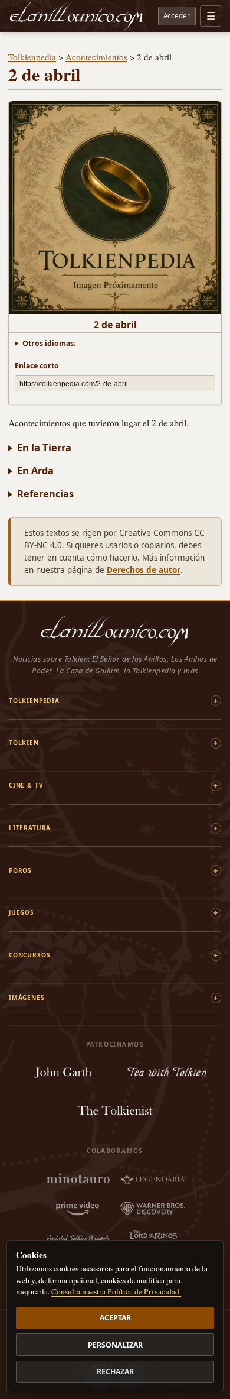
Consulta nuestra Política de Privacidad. (116, 1291)
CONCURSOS (29, 955)
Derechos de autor (143, 570)
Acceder (176, 15)
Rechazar (115, 1371)
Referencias (45, 493)
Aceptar (115, 1318)
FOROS (20, 870)
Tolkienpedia (32, 57)
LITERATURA (30, 828)
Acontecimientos (96, 57)
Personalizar (115, 1345)
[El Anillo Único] (76, 16)
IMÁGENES (27, 997)
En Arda (35, 470)
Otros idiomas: (49, 343)
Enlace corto (37, 366)
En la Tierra (44, 447)
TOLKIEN (24, 743)
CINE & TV (26, 785)
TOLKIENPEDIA (34, 701)
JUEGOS (21, 912)
